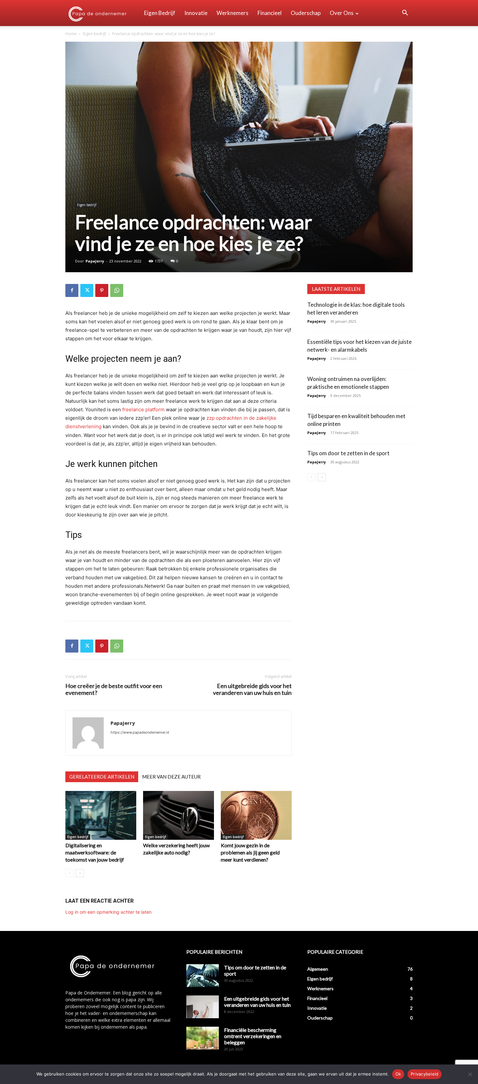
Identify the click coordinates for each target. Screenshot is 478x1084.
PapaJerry (95, 261)
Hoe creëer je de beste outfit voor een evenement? (113, 689)
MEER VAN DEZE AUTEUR (171, 777)
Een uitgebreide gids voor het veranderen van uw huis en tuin (252, 689)
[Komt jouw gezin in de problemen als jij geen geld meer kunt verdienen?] (256, 815)
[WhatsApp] (116, 290)
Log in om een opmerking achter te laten (108, 912)
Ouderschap (306, 12)
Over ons (341, 12)
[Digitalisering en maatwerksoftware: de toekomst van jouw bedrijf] (100, 815)
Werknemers (232, 12)
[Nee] (470, 1074)
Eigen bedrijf (159, 12)
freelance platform (143, 409)
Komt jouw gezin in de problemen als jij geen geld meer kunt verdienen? (250, 852)
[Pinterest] (101, 290)
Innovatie (195, 12)
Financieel (270, 12)
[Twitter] (86, 290)
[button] (405, 13)
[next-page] (80, 873)
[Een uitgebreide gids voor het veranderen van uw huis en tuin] (202, 1006)
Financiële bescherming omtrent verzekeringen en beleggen (252, 1036)
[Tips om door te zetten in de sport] (202, 975)
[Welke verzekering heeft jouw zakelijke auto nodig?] (178, 815)
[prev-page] (69, 873)
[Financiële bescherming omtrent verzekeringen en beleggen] (202, 1038)
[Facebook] (71, 290)
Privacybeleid (424, 1074)
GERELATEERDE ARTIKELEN (101, 777)
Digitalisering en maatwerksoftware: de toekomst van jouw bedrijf (94, 852)
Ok (398, 1074)
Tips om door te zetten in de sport (348, 453)
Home (71, 33)
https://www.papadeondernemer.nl (140, 732)
